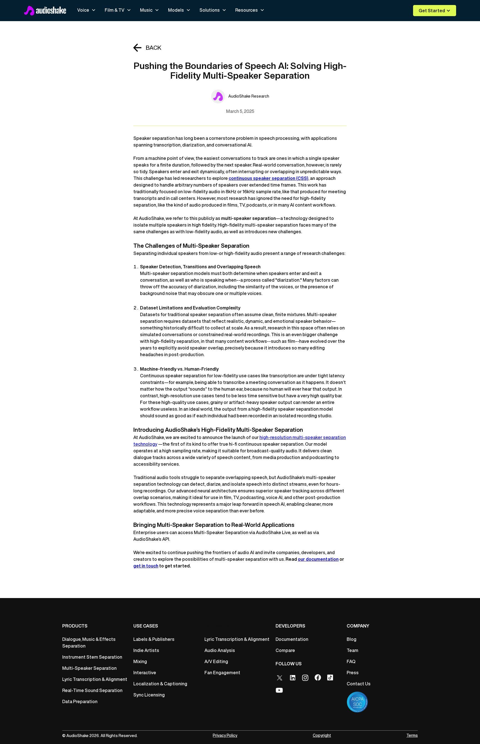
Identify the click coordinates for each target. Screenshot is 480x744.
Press (353, 672)
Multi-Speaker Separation (89, 668)
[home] (45, 11)
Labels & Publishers (153, 639)
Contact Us (359, 683)
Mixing (140, 661)
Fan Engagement (222, 672)
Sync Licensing (149, 695)
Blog (351, 639)
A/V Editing (216, 661)
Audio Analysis (219, 650)
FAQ (351, 661)
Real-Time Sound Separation (92, 690)
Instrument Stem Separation (92, 657)
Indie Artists (146, 650)
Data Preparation (80, 701)
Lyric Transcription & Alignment (94, 679)
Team (352, 650)
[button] (86, 10)
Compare (285, 650)
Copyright (322, 735)
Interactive (144, 672)
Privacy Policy (225, 735)
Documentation (292, 639)
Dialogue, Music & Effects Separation (89, 642)
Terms (412, 735)
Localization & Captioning (160, 683)
